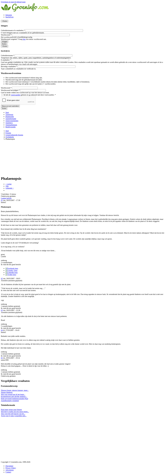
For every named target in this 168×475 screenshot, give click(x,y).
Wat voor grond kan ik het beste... (13, 394)
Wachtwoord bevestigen (10, 90)
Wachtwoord (6, 35)
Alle (7, 186)
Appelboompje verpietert (10, 401)
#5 (2, 358)
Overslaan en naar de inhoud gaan (13, 2)
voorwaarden (15, 95)
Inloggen (8, 15)
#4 (2, 330)
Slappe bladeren (6, 392)
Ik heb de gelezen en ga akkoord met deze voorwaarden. (29, 95)
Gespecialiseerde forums (14, 135)
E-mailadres (6, 60)
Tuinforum (9, 115)
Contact (8, 472)
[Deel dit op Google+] (11, 270)
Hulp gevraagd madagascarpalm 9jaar (14, 399)
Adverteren (9, 470)
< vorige (8, 184)
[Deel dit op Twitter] (10, 275)
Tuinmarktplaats (11, 125)
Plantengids (9, 117)
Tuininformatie (10, 119)
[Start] (25, 11)
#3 (2, 310)
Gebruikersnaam (7, 55)
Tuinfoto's (9, 123)
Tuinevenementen (11, 121)
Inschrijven (9, 17)
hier (24, 39)
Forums (8, 133)
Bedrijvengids (10, 127)
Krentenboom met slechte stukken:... (14, 396)
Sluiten (4, 44)
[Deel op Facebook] (11, 268)
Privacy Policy (10, 468)
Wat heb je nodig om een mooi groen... (15, 412)
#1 (2, 200)
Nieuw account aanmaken (10, 106)
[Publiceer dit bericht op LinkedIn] (11, 273)
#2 (2, 278)
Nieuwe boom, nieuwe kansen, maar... (15, 390)
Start (7, 112)
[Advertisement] (84, 158)
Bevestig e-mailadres (9, 66)
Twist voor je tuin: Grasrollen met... (14, 416)
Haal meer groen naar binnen (11, 410)
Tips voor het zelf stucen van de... (13, 414)
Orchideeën (9, 137)
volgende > (9, 188)
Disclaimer (9, 466)
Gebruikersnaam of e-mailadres (13, 30)
